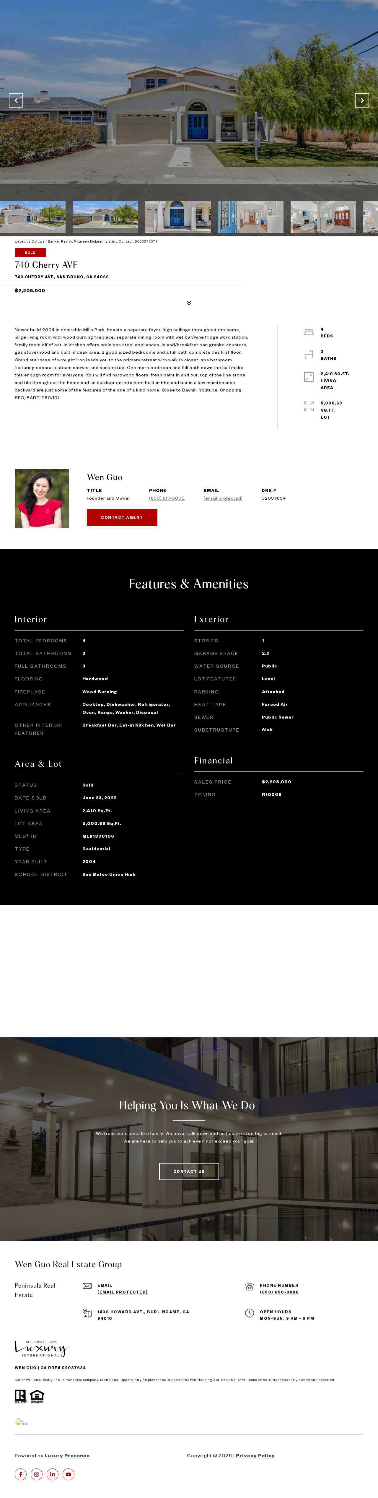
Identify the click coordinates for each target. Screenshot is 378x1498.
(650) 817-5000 (167, 498)
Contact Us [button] (189, 1171)
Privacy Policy (255, 1455)
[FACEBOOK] (21, 1474)
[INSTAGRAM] (37, 1474)
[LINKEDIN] (52, 1474)
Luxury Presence (67, 1455)
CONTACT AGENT (122, 517)
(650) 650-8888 (279, 1292)
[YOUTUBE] (68, 1474)
